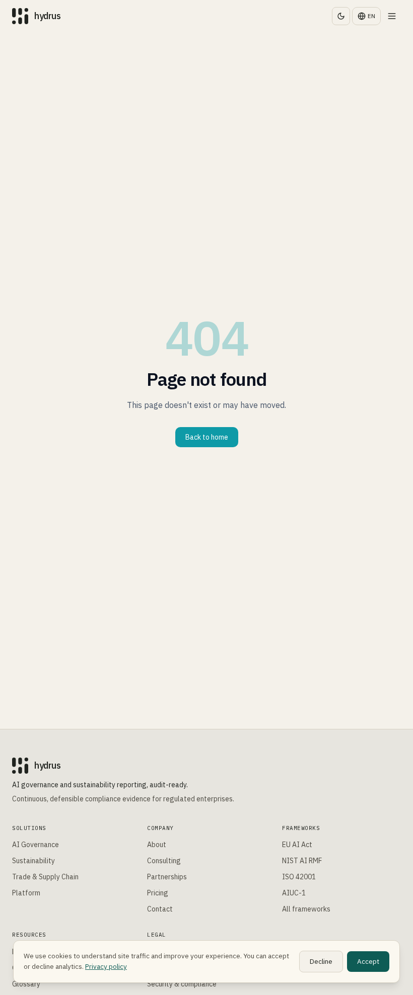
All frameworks (306, 909)
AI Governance (35, 844)
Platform (26, 892)
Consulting (164, 860)
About (156, 844)
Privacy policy (106, 966)
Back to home (206, 437)
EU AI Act (297, 844)
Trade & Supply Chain (45, 876)
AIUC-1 (294, 892)
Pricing (157, 892)
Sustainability (33, 860)
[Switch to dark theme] (341, 16)
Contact (160, 909)
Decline (321, 961)
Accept (368, 961)
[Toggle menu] (392, 16)
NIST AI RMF (302, 860)
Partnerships (167, 876)
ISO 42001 (299, 876)
